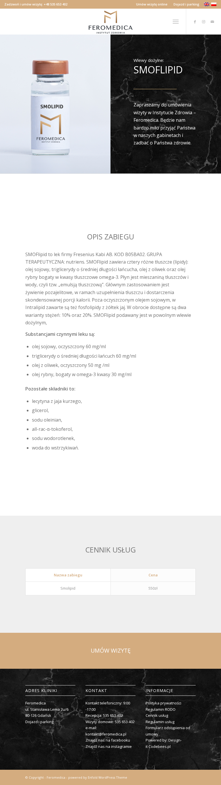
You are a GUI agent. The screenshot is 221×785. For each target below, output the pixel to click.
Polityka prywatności (163, 703)
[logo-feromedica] (110, 22)
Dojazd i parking (186, 4)
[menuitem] (152, 4)
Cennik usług (157, 715)
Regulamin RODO (161, 709)
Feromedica (56, 777)
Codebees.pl (159, 746)
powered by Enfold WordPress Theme (97, 777)
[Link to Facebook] (195, 21)
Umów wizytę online (151, 4)
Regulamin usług (160, 721)
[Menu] (176, 21)
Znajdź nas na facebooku (107, 740)
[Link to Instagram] (203, 21)
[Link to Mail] (212, 21)
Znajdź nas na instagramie (108, 746)
